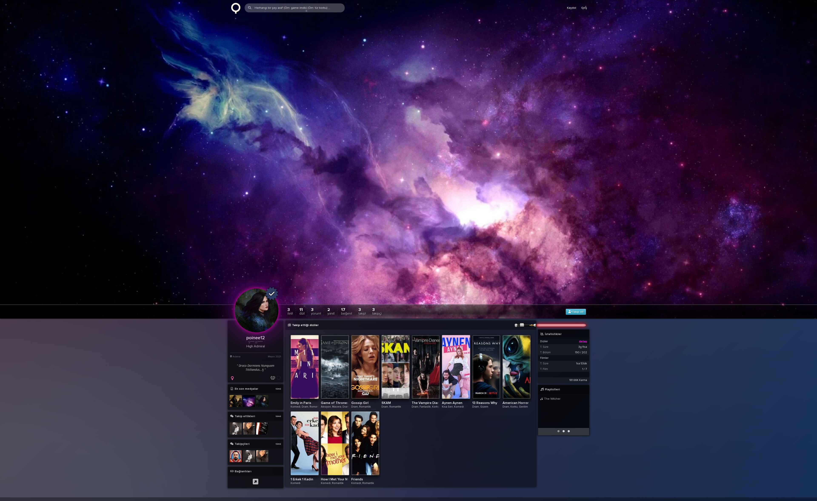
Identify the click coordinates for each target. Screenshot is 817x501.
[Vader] (262, 430)
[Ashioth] (236, 458)
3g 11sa (582, 348)
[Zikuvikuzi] (236, 8)
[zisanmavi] (249, 430)
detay (583, 343)
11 (302, 313)
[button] (558, 433)
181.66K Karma (578, 382)
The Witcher (551, 400)
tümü (278, 390)
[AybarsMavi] (236, 430)
